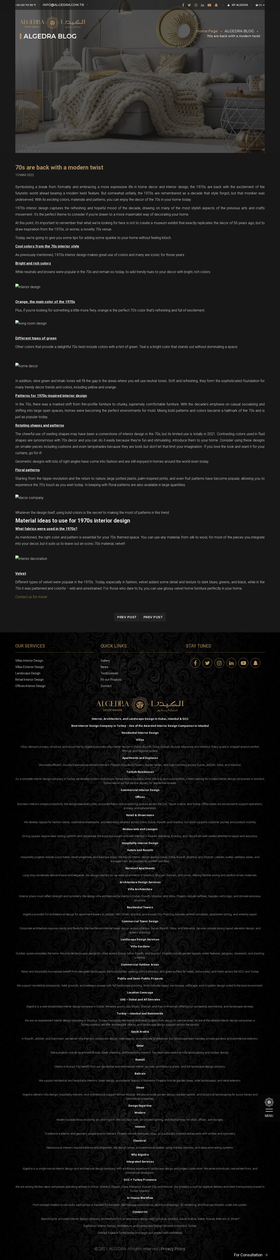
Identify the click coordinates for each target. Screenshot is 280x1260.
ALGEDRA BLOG (239, 31)
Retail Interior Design (29, 679)
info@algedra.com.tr (63, 5)
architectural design (61, 914)
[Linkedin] (202, 5)
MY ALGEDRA (239, 5)
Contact (106, 686)
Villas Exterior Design (29, 667)
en (260, 5)
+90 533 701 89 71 (25, 5)
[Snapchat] (216, 5)
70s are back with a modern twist (59, 167)
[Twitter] (189, 5)
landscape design (154, 1024)
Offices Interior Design (30, 686)
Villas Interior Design (29, 660)
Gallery (105, 660)
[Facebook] (183, 5)
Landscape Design (27, 673)
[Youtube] (209, 5)
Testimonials (109, 673)
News (104, 667)
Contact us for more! (31, 597)
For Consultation (248, 1255)
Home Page (207, 31)
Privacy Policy (173, 1248)
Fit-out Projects (111, 679)
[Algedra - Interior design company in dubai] (52, 19)
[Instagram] (196, 5)
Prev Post (127, 617)
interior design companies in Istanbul (241, 779)
